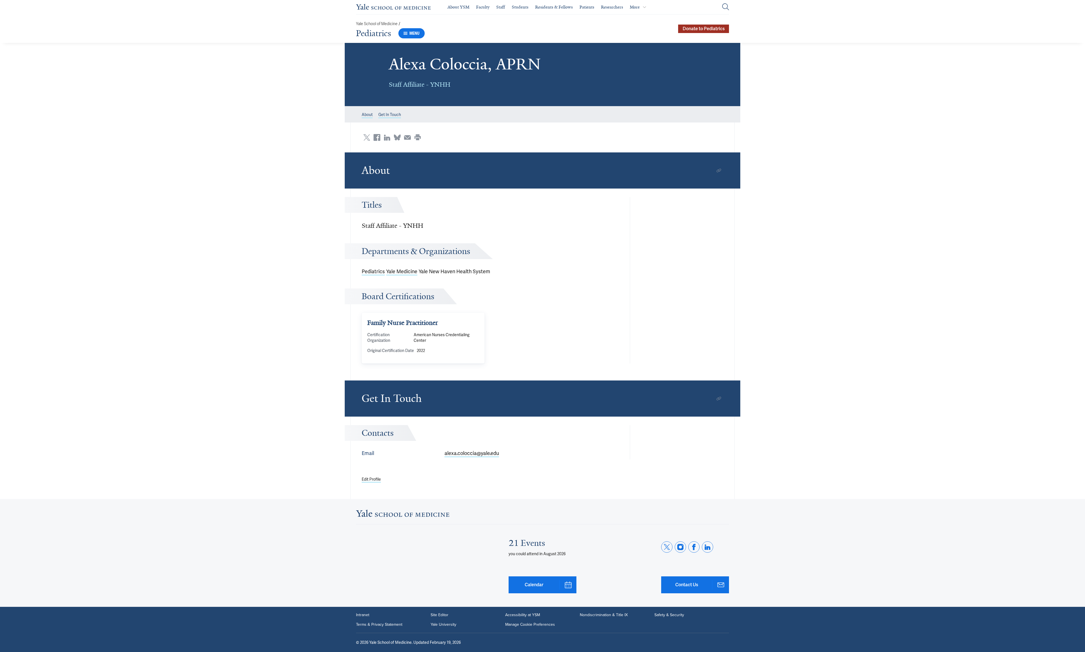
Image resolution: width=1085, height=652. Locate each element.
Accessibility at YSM (522, 615)
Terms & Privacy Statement (379, 624)
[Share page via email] (407, 137)
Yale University (443, 624)
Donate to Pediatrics (704, 29)
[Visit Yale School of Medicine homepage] (402, 515)
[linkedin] (707, 547)
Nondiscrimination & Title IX (604, 615)
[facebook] (694, 547)
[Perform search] (725, 7)
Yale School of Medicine (377, 23)
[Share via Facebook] (377, 137)
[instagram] (680, 547)
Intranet (362, 615)
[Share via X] (366, 137)
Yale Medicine (401, 271)
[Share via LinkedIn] (387, 137)
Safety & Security (669, 615)
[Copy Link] (718, 170)
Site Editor (439, 615)
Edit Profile (371, 479)
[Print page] (417, 137)
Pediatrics (373, 33)
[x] (666, 547)
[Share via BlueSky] (397, 137)
